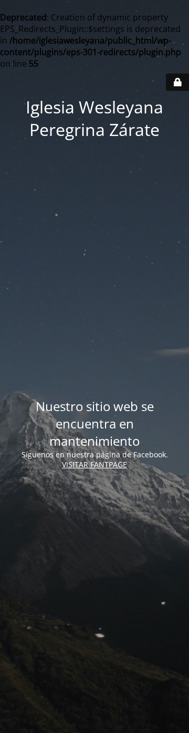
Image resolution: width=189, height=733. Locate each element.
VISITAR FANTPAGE (94, 464)
